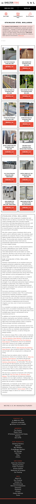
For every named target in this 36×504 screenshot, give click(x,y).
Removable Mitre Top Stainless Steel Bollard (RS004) (27, 203)
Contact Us (18, 482)
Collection (18, 488)
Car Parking (18, 472)
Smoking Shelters (18, 444)
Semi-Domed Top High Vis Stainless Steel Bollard (27, 91)
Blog (18, 455)
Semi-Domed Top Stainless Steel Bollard (26, 63)
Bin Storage (18, 451)
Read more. (21, 35)
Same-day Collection (18, 463)
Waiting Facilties (18, 465)
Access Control (18, 468)
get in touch (21, 389)
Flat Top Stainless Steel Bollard (11, 338)
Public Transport (18, 466)
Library (18, 457)
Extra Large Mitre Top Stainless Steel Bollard (9, 147)
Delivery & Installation (18, 486)
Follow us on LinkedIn (18, 424)
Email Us (27, 8)
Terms (18, 495)
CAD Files (18, 453)
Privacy (18, 491)
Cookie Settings (18, 493)
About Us (18, 478)
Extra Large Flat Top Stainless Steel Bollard (27, 175)
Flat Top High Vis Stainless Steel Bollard (9, 91)
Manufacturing (18, 484)
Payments (18, 489)
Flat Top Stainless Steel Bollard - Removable (9, 175)
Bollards (18, 446)
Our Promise (18, 480)
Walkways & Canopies (18, 470)
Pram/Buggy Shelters (18, 449)
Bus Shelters (18, 447)
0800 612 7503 (9, 8)
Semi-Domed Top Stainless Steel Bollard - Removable (9, 203)
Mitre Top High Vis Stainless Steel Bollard (26, 119)
